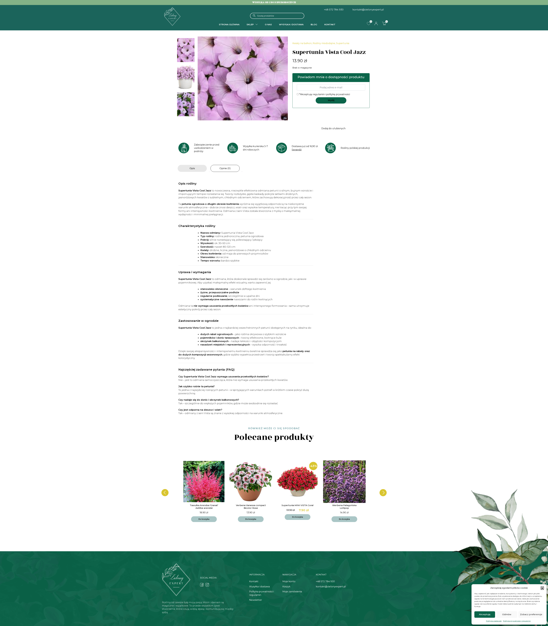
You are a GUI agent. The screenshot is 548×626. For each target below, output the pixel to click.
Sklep (250, 24)
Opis (192, 168)
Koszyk (286, 586)
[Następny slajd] (383, 492)
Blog (314, 24)
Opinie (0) (225, 168)
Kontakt (329, 24)
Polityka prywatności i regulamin (517, 621)
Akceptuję (484, 614)
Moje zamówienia (292, 591)
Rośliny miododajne (324, 43)
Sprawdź (297, 149)
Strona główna (229, 24)
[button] (542, 587)
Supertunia (342, 43)
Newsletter (255, 600)
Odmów (506, 614)
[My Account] (376, 23)
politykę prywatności (338, 94)
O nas (268, 24)
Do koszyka (204, 519)
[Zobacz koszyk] (384, 23)
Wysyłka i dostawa (291, 24)
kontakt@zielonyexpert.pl (368, 9)
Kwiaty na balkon (302, 43)
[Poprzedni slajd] (165, 492)
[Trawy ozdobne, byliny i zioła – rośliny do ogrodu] (172, 16)
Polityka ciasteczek (494, 621)
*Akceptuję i (324, 94)
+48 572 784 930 (333, 9)
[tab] (192, 168)
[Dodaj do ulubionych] (186, 463)
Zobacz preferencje (531, 614)
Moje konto (288, 581)
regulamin (319, 94)
